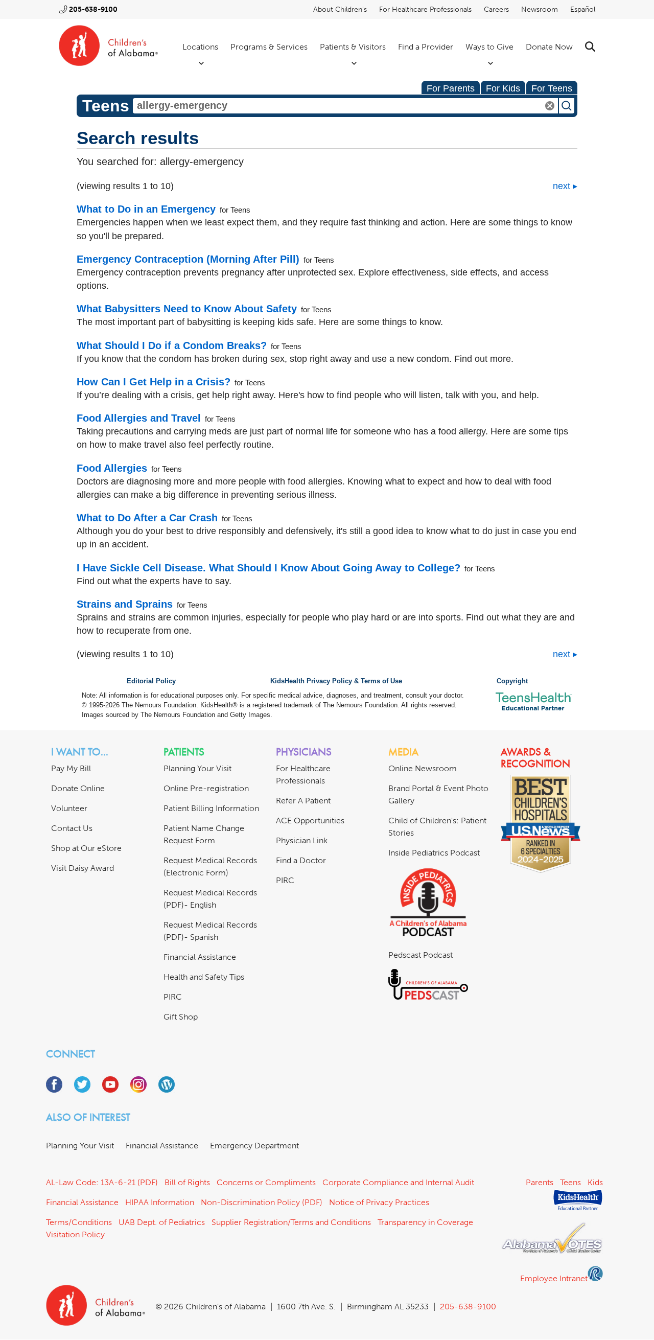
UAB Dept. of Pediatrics (162, 1222)
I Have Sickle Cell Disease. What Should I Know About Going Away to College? (268, 567)
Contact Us (71, 828)
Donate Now (549, 47)
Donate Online (78, 788)
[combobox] (345, 105)
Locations (200, 47)
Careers (496, 9)
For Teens (551, 88)
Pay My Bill (71, 768)
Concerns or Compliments (266, 1182)
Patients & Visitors (353, 47)
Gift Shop (181, 1017)
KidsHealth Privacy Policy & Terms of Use (336, 681)
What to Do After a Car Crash (147, 517)
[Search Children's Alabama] (590, 47)
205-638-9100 (93, 9)
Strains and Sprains (125, 604)
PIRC (173, 997)
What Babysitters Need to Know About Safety (187, 308)
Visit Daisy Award (82, 868)
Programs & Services (269, 47)
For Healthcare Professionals (425, 9)
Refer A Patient (303, 800)
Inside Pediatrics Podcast (434, 853)
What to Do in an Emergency (146, 209)
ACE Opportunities (310, 820)
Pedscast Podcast (420, 955)
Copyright (512, 681)
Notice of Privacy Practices (379, 1202)
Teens (570, 1182)
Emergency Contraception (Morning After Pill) (188, 259)
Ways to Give (489, 47)
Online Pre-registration (206, 788)
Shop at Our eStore (86, 848)
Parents (539, 1182)
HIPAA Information (159, 1202)
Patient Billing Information (211, 808)
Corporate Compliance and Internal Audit (398, 1182)
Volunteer (69, 808)
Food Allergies (112, 468)
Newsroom (539, 9)
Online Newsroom (422, 768)
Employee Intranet (554, 1278)
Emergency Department (254, 1145)
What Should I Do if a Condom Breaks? (172, 345)
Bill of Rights (187, 1182)
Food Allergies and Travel (139, 418)
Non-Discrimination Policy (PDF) (261, 1202)
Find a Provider (425, 47)
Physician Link (302, 840)
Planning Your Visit (197, 768)
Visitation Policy (75, 1234)
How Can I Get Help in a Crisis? (153, 381)
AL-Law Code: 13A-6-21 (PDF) (102, 1182)
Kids (595, 1182)
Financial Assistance (200, 957)
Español (582, 9)
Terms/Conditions (79, 1222)
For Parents (451, 88)
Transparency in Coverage (425, 1222)
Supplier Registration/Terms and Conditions (291, 1222)
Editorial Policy (151, 681)
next (561, 186)
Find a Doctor (301, 860)
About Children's (340, 9)
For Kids (503, 88)
